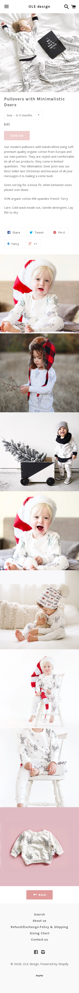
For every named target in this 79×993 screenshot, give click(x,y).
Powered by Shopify (54, 964)
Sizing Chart (39, 933)
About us (39, 921)
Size (9, 115)
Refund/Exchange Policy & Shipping (39, 927)
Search (39, 914)
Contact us (39, 939)
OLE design (39, 6)
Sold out (16, 135)
